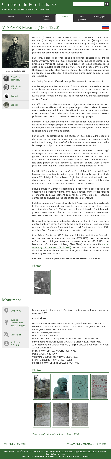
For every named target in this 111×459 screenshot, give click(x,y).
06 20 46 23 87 (67, 451)
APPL (28, 16)
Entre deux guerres (16, 87)
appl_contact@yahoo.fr (85, 451)
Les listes (64, 16)
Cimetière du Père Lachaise (29, 6)
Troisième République (16, 78)
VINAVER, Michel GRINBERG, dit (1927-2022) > (88, 444)
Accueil (11, 16)
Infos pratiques (82, 18)
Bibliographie (100, 16)
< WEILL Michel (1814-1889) (14, 444)
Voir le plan (16, 334)
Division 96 (16, 310)
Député (14, 105)
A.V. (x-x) (15, 345)
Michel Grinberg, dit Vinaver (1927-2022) (70, 246)
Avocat (14, 96)
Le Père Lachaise (46, 18)
